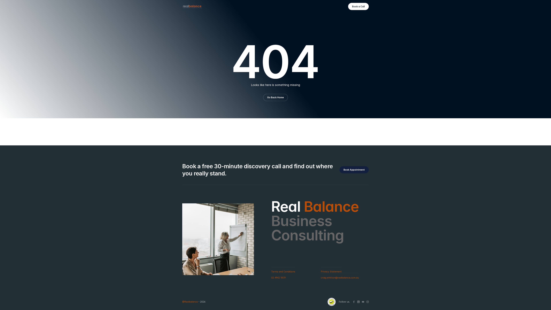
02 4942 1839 (278, 277)
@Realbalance (190, 301)
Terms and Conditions (283, 271)
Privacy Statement (331, 271)
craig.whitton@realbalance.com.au (340, 277)
